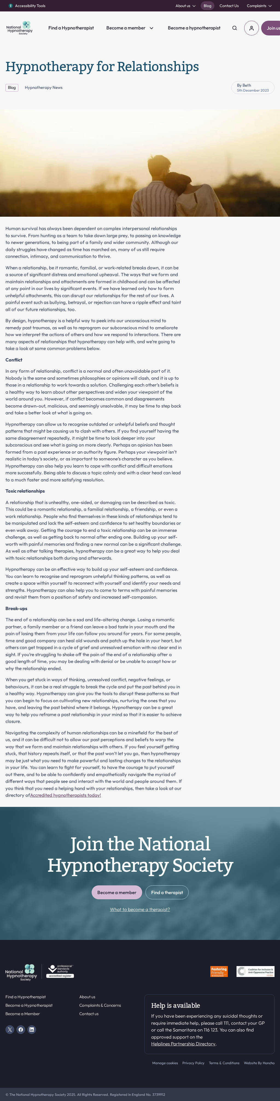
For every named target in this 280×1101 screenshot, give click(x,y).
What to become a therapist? (140, 909)
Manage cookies (165, 1063)
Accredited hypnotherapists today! (65, 795)
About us (87, 996)
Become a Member (22, 1013)
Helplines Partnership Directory (183, 1043)
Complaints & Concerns (100, 1005)
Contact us (88, 1013)
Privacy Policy (193, 1063)
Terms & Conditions (224, 1063)
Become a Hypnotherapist (28, 1005)
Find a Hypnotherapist (25, 996)
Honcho (269, 1063)
